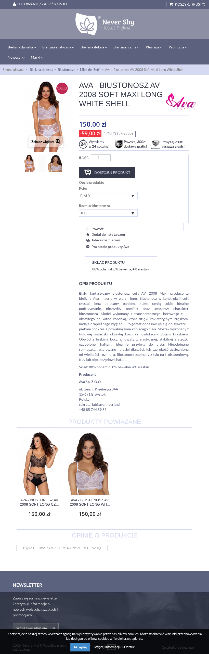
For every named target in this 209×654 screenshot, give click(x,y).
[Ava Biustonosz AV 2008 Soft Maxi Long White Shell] (104, 24)
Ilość (84, 158)
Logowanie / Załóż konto (42, 4)
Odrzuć (129, 647)
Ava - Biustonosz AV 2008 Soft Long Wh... (90, 502)
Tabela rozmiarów (106, 240)
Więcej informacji (107, 647)
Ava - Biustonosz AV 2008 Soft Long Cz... (39, 502)
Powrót (97, 229)
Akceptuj (80, 647)
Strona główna (13, 70)
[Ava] (181, 100)
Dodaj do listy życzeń (108, 234)
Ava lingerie (103, 298)
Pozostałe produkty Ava (110, 246)
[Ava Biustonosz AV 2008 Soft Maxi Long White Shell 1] (60, 163)
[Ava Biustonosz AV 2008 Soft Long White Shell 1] (89, 463)
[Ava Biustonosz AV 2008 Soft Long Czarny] (39, 463)
